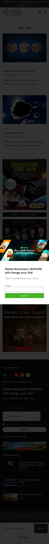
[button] (45, 243)
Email (8, 286)
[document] (24, 272)
